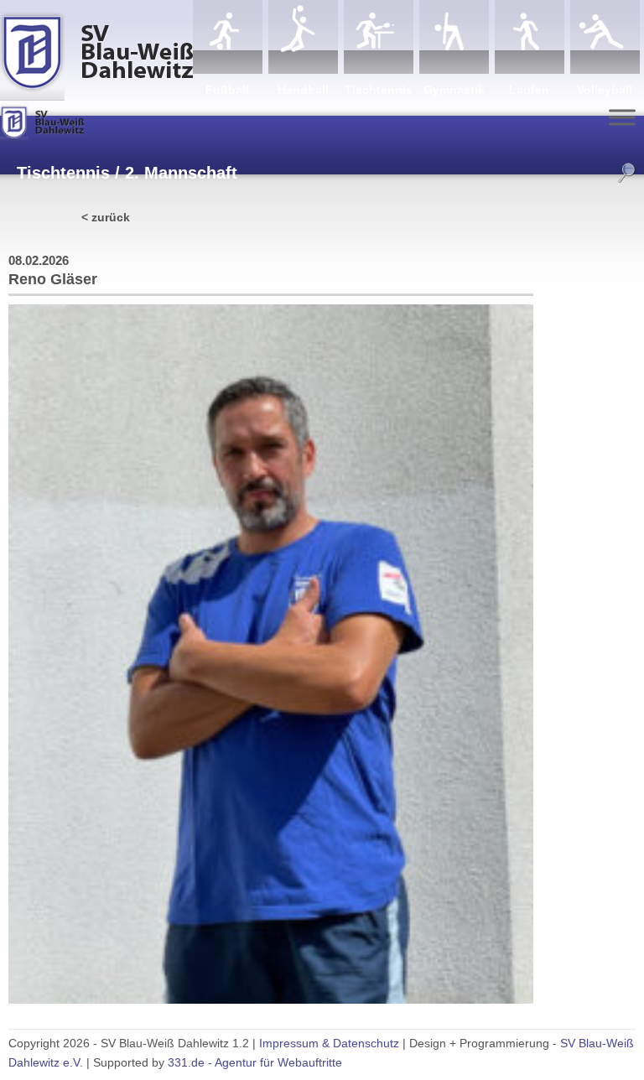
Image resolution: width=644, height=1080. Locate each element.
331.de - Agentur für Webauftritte (255, 1062)
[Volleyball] (605, 37)
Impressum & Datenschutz (329, 1043)
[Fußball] (227, 37)
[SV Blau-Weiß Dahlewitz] (96, 50)
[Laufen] (529, 37)
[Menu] (622, 117)
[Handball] (303, 37)
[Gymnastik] (454, 37)
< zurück (105, 217)
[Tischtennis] (378, 37)
